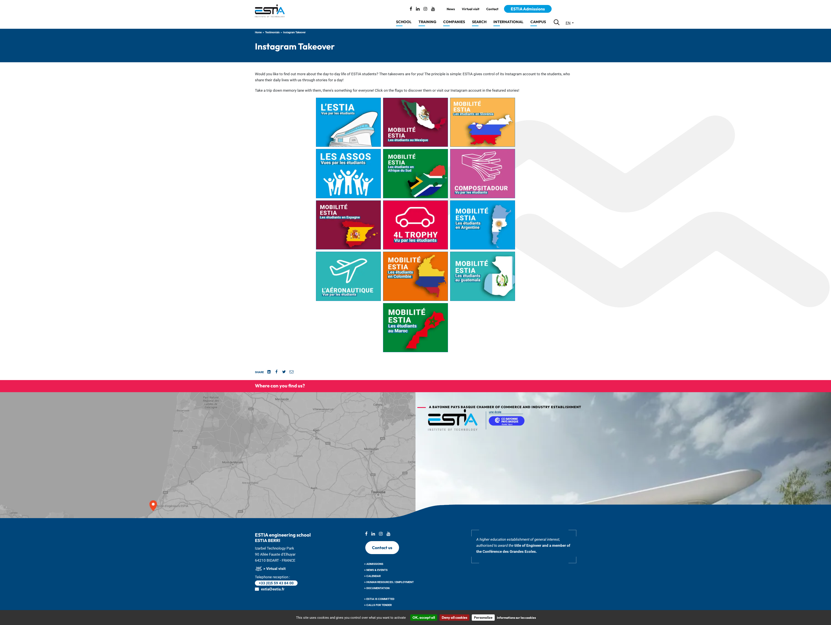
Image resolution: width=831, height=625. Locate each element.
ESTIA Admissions (528, 8)
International (508, 21)
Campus (538, 21)
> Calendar (372, 576)
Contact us (382, 547)
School (404, 21)
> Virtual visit (274, 568)
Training (427, 21)
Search (479, 21)
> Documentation (377, 588)
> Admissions (373, 564)
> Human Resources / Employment (389, 582)
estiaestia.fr (272, 589)
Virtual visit (470, 9)
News (451, 9)
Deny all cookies (454, 617)
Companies (454, 21)
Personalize (483, 617)
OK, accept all (423, 617)
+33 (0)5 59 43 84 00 (276, 583)
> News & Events (376, 570)
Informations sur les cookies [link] (516, 618)
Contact (492, 9)
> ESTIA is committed (379, 599)
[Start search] (556, 22)
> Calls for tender (378, 605)
